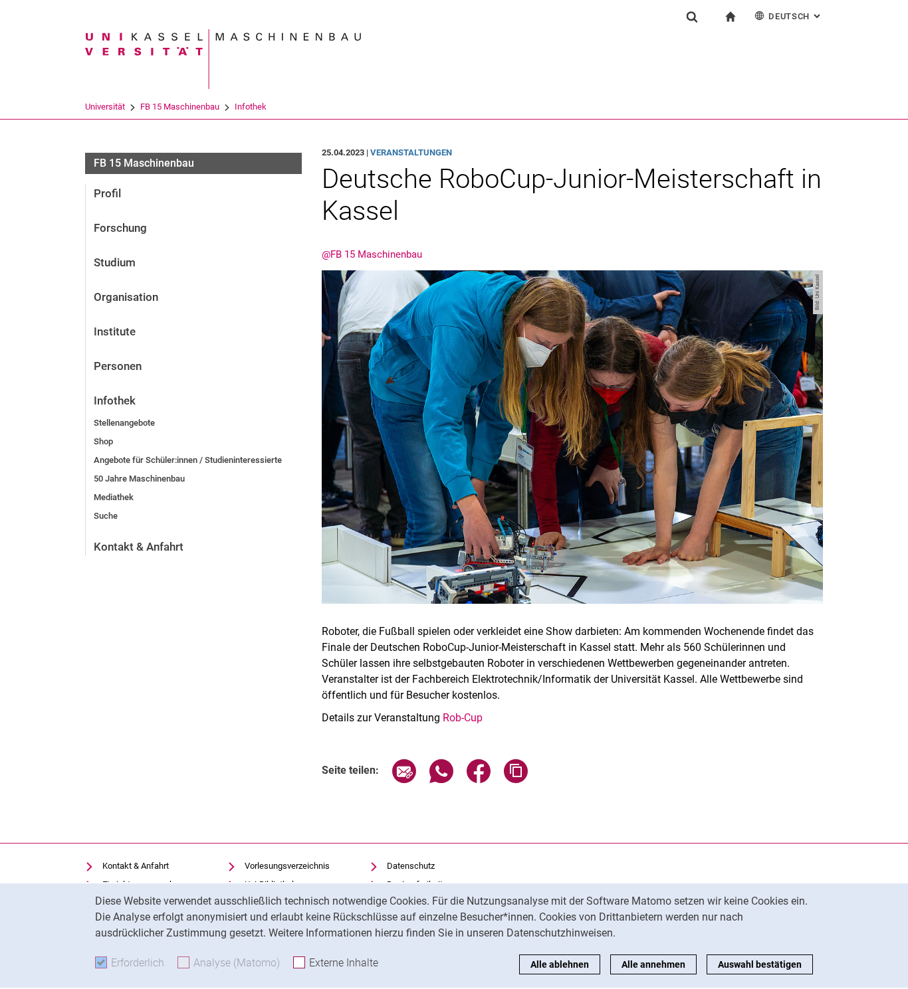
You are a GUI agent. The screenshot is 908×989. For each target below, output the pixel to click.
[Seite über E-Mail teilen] (404, 779)
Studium (115, 262)
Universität (105, 107)
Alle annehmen (653, 964)
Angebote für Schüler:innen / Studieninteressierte (188, 460)
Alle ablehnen (559, 964)
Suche (106, 516)
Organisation (126, 297)
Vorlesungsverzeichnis (287, 866)
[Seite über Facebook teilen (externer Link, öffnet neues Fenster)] (479, 779)
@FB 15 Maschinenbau (372, 254)
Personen (118, 366)
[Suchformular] (692, 16)
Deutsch (795, 16)
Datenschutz (411, 866)
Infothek (251, 107)
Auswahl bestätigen (760, 964)
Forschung (120, 227)
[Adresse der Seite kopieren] (516, 779)
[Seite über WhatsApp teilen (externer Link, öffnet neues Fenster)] (441, 779)
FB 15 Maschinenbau (179, 107)
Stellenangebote (124, 423)
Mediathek (114, 497)
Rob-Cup (463, 717)
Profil (107, 193)
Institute (115, 331)
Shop (103, 441)
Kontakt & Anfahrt (138, 546)
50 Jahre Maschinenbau (139, 479)
